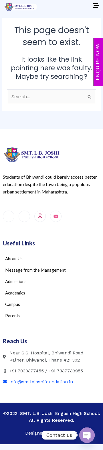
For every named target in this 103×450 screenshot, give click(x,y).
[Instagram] (40, 216)
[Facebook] (8, 216)
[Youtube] (56, 216)
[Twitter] (24, 216)
